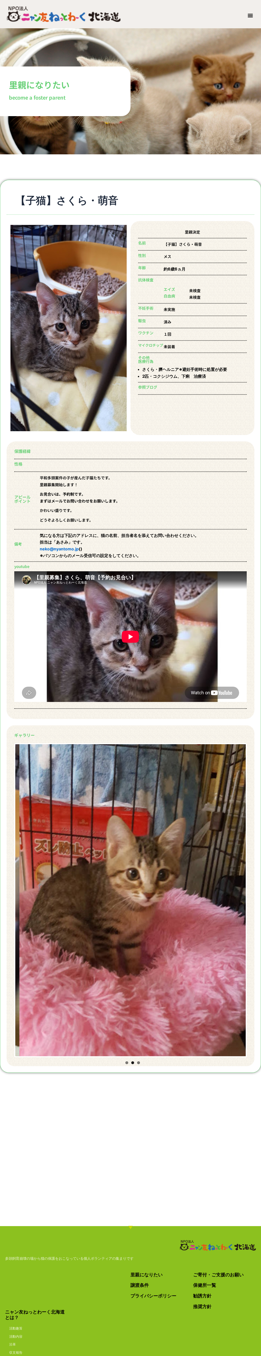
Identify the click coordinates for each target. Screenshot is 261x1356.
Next (253, 900)
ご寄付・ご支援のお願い (218, 1274)
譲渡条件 (139, 1285)
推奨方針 (202, 1306)
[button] (250, 15)
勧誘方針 (202, 1295)
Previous (8, 900)
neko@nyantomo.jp (59, 548)
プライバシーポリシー (153, 1295)
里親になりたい (146, 1274)
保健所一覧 (204, 1285)
